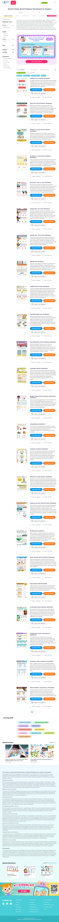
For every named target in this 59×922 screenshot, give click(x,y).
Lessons (17, 15)
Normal (4, 25)
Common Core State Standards (7, 59)
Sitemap (32, 902)
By (17, 69)
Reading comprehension (41, 722)
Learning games (42, 15)
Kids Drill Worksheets (53, 15)
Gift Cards (47, 902)
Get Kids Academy (48, 899)
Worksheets (19, 899)
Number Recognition (24, 736)
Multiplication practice (25, 729)
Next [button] (56, 753)
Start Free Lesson (36, 61)
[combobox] (23, 70)
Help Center (33, 904)
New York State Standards (6, 63)
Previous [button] (3, 753)
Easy (4, 23)
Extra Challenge (6, 27)
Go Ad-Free (44, 2)
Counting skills (23, 733)
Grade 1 (4, 37)
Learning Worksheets (52, 862)
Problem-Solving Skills (25, 722)
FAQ (46, 909)
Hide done (32, 72)
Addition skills (36, 726)
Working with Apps (35, 911)
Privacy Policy (32, 918)
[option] (17, 754)
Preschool (5, 33)
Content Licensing (48, 907)
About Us (19, 907)
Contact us (19, 909)
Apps (18, 902)
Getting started (34, 907)
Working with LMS (34, 909)
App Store (19, 911)
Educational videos (25, 15)
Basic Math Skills (49, 733)
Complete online (49, 89)
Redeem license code (49, 904)
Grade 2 (4, 39)
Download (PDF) (36, 89)
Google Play (33, 899)
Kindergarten (5, 35)
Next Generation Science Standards (7, 66)
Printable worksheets (8, 15)
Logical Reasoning (36, 733)
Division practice (23, 726)
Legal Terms (26, 918)
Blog (18, 904)
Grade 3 (4, 41)
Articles (55, 742)
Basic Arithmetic (39, 729)
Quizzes (34, 15)
